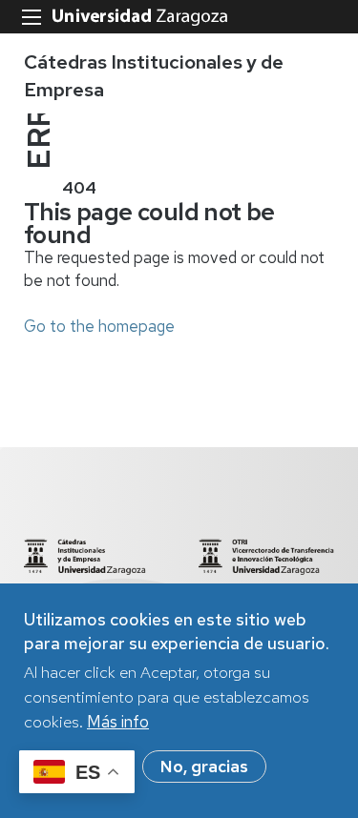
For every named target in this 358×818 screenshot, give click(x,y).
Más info (118, 721)
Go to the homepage (99, 326)
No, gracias (204, 766)
